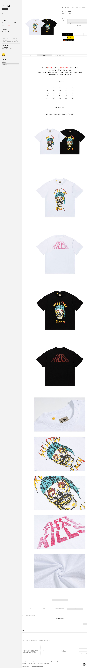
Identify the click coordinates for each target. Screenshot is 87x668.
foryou (3, 25)
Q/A (14, 31)
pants (15, 22)
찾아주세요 (4, 31)
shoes (3, 24)
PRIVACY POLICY (31, 640)
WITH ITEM (29, 55)
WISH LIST (62, 650)
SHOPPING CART (63, 651)
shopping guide (47, 640)
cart (82, 653)
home (23, 640)
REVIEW (3, 33)
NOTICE (9, 31)
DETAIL (44, 55)
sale (15, 24)
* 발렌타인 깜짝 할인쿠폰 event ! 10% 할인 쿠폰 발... (10, 40)
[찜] (76, 37)
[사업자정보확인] (33, 663)
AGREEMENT (41, 640)
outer (9, 22)
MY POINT (62, 654)
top (2, 22)
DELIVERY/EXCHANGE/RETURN (59, 55)
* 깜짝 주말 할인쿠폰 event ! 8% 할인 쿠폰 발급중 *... (10, 41)
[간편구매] (70, 37)
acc (8, 24)
